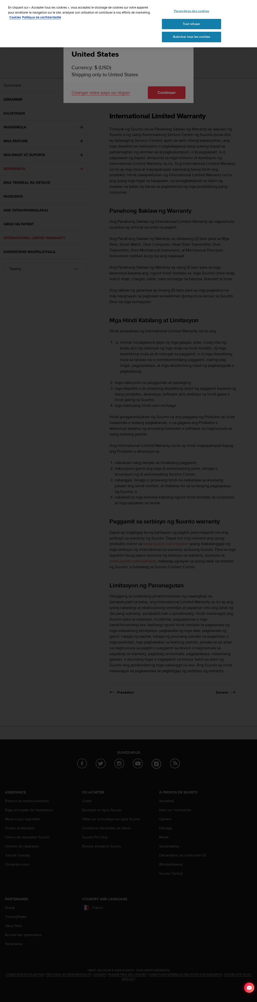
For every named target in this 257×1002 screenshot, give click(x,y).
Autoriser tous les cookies (191, 37)
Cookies (15, 17)
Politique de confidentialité (41, 17)
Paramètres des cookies (191, 11)
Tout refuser (192, 24)
